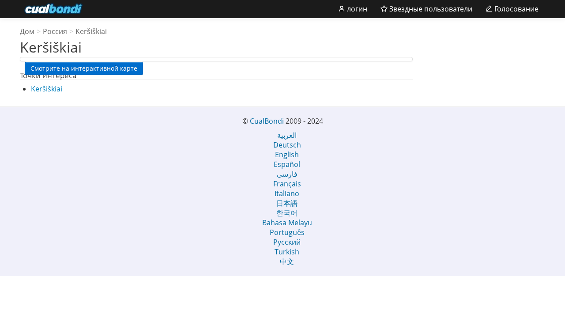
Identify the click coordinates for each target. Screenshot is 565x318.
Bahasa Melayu (287, 222)
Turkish (287, 252)
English (287, 154)
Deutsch (287, 145)
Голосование (516, 9)
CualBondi (267, 121)
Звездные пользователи (430, 9)
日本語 (287, 203)
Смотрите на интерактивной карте (83, 68)
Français (287, 184)
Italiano (287, 193)
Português (287, 232)
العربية (287, 135)
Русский (287, 242)
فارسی (287, 174)
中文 (287, 261)
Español (287, 164)
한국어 (287, 213)
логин (356, 9)
